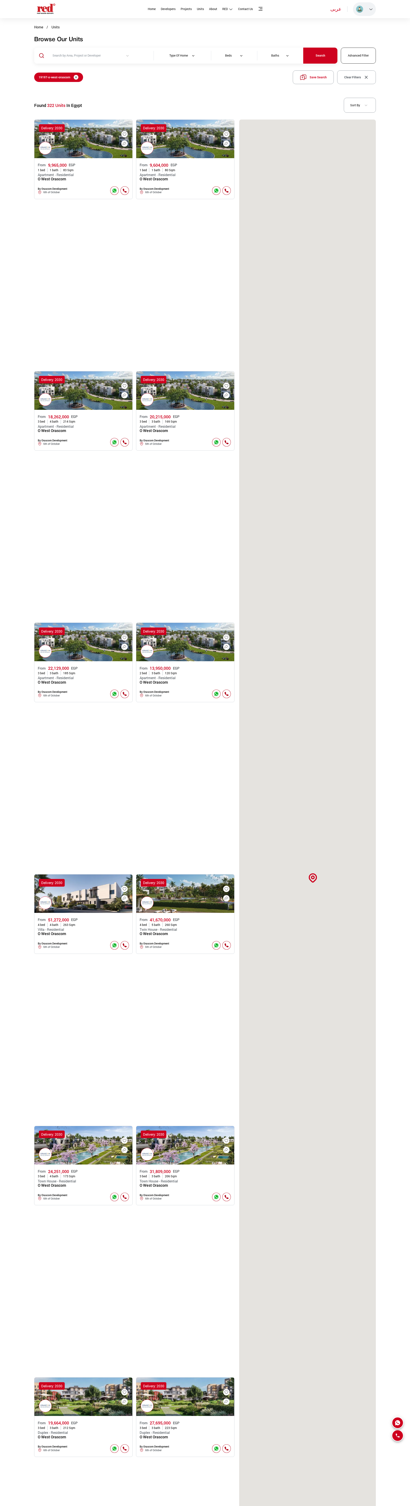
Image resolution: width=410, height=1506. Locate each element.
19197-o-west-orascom (54, 77)
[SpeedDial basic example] (398, 1423)
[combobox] (102, 56)
